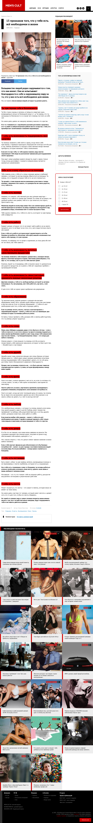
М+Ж (39, 8)
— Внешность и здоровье (49, 795)
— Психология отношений (21, 797)
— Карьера (45, 797)
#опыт (29, 511)
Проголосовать (65, 209)
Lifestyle (53, 8)
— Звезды (6, 797)
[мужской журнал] (14, 6)
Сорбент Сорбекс (61, 816)
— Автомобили (35, 797)
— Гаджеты (34, 795)
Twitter (20, 81)
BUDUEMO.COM (14, 809)
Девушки (33, 8)
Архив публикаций (66, 795)
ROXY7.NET (68, 798)
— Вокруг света (47, 800)
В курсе (61, 8)
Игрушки (46, 8)
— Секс (15, 800)
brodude (38, 508)
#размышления (22, 511)
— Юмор (16, 795)
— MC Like (6, 795)
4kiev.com (66, 802)
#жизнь (34, 511)
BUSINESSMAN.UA (13, 807)
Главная (3, 16)
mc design (76, 814)
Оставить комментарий (25, 517)
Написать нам (85, 820)
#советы (14, 511)
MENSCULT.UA (12, 804)
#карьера (8, 511)
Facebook (7, 81)
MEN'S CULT (67, 800)
